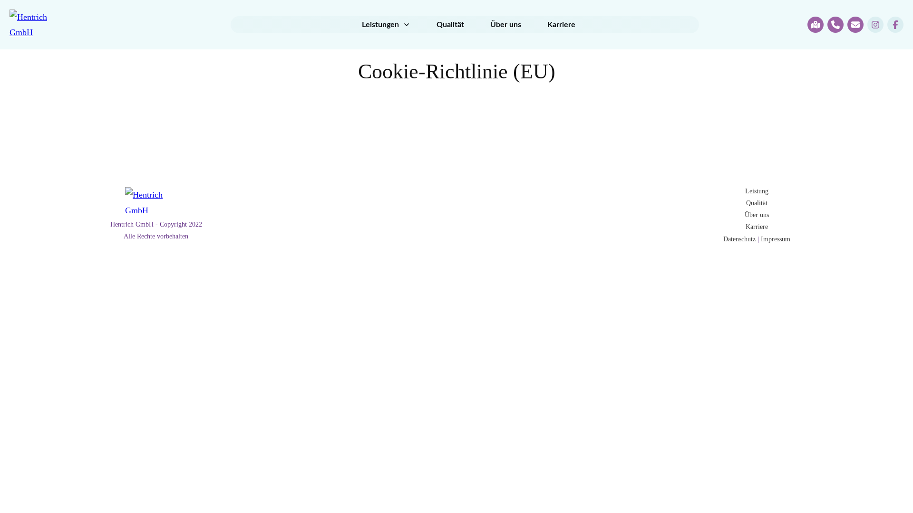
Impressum (775, 239)
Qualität (756, 203)
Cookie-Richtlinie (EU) (456, 71)
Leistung (756, 191)
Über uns (757, 214)
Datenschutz (739, 239)
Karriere (757, 226)
